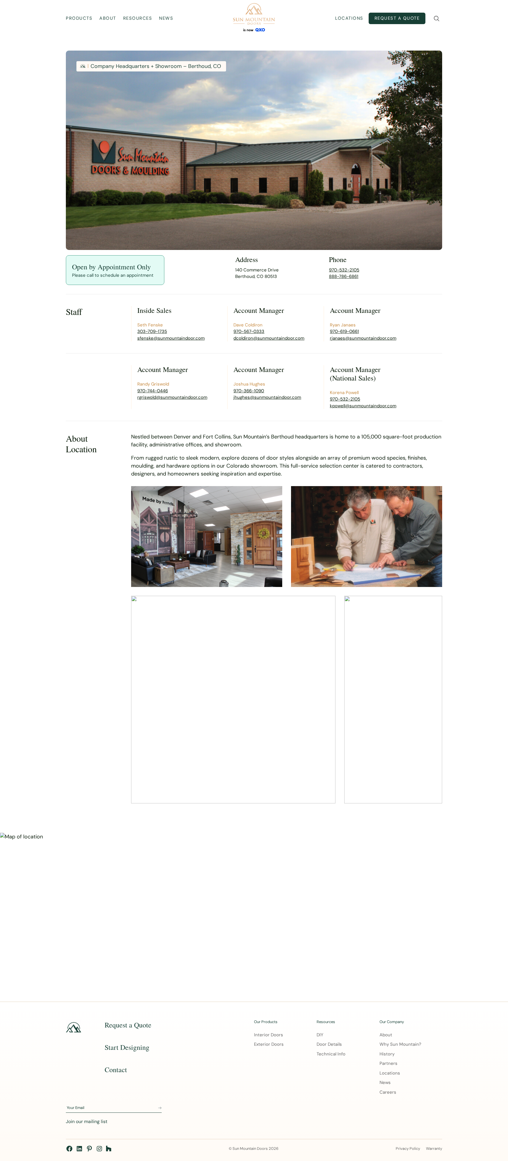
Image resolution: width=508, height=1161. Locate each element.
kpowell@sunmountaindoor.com (363, 406)
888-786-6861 (343, 276)
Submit (160, 1108)
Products (79, 18)
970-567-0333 (248, 331)
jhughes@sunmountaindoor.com (267, 397)
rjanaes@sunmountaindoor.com (363, 338)
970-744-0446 (152, 391)
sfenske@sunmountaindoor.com (171, 338)
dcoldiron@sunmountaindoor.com (268, 338)
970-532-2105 (344, 270)
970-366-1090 (248, 391)
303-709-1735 (152, 331)
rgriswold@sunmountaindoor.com (172, 397)
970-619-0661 (344, 331)
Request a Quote (397, 18)
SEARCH (436, 18)
